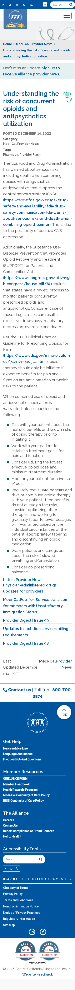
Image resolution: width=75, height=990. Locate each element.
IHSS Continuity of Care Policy (23, 800)
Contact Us (10, 825)
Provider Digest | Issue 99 (26, 620)
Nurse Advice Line (15, 748)
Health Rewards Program (20, 789)
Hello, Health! (12, 836)
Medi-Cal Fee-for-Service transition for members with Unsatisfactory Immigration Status (35, 605)
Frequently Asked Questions (22, 759)
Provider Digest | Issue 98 (26, 643)
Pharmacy (10, 154)
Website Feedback (37, 974)
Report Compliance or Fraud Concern (28, 831)
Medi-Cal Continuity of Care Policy (26, 795)
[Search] (71, 4)
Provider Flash (30, 154)
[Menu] (67, 15)
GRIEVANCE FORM (15, 778)
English (45, 7)
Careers (8, 820)
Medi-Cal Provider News (21, 143)
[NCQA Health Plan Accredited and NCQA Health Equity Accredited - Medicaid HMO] (37, 963)
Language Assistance (17, 754)
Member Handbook (16, 784)
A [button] (5, 869)
